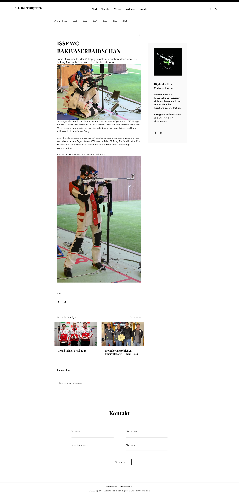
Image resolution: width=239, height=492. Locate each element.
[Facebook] (210, 8)
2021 (125, 20)
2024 (95, 20)
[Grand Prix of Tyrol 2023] (75, 334)
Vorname (76, 431)
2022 (115, 20)
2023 (105, 20)
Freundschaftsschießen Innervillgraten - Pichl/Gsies (121, 352)
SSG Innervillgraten (28, 8)
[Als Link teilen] (65, 302)
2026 (75, 20)
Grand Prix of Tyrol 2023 (72, 350)
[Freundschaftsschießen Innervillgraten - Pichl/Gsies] (123, 334)
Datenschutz (126, 486)
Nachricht (130, 445)
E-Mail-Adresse (79, 445)
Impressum (111, 486)
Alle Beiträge (60, 20)
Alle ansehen (135, 317)
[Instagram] (215, 8)
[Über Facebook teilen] (58, 302)
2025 (85, 20)
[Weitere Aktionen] (139, 35)
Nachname (131, 431)
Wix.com (146, 490)
